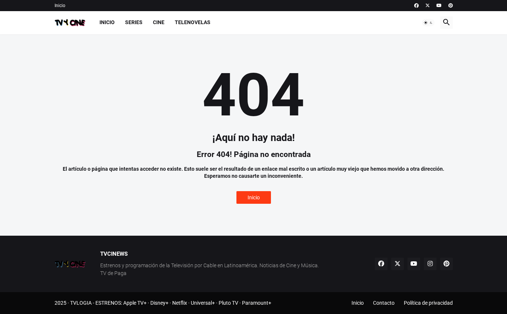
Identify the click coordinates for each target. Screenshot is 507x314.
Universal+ (203, 303)
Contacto (384, 303)
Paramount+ (256, 303)
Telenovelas (192, 22)
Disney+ (159, 303)
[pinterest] (450, 5)
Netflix (179, 303)
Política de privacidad (428, 303)
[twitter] (427, 5)
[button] (428, 22)
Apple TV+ (135, 303)
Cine (158, 22)
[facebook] (416, 5)
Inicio (60, 5)
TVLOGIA (81, 303)
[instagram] (430, 264)
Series (134, 22)
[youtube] (439, 5)
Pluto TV (228, 303)
